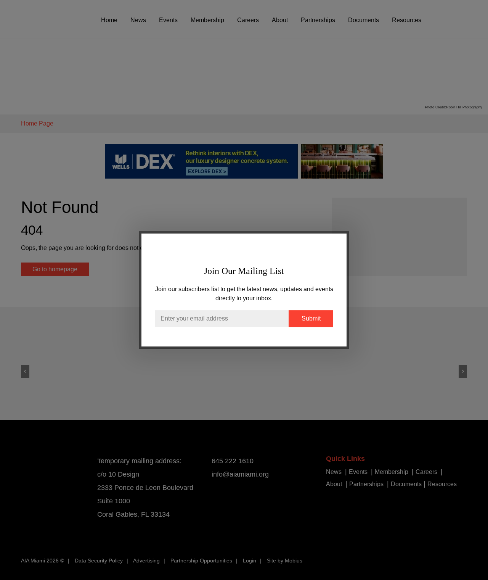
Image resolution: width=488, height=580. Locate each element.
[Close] (333, 247)
